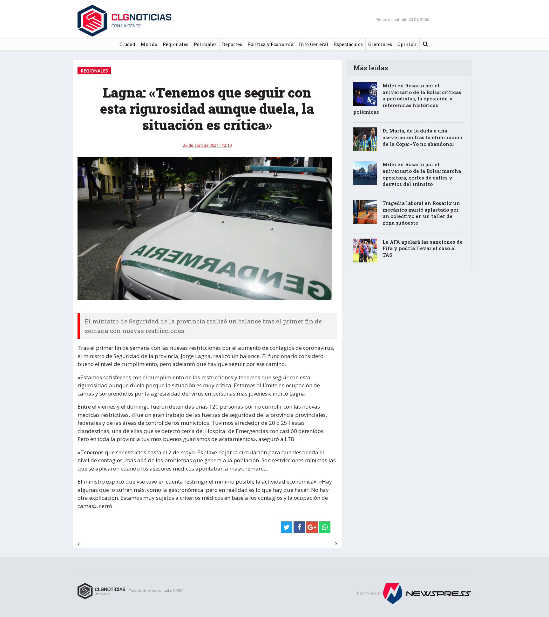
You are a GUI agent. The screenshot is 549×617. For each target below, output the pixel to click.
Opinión (407, 44)
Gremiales (380, 44)
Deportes (232, 44)
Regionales (175, 44)
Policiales (205, 44)
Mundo (149, 44)
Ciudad (127, 44)
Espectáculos (348, 44)
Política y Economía (270, 44)
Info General (314, 44)
